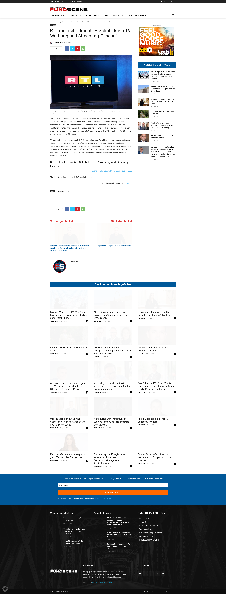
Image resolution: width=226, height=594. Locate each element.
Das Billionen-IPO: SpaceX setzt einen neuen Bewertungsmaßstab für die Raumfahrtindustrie (156, 386)
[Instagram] (164, 1)
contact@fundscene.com (102, 582)
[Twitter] (168, 1)
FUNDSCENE (59, 43)
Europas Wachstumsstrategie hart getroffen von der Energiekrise (68, 456)
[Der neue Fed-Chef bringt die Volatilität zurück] (143, 138)
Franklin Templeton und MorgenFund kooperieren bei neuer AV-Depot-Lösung (162, 125)
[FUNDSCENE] (51, 43)
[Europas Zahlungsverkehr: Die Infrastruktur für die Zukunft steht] (143, 102)
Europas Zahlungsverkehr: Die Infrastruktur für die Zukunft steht (162, 101)
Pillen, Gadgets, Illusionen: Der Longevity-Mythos (154, 420)
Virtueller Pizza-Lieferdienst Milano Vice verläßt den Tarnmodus (74, 531)
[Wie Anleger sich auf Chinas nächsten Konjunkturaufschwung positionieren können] (69, 406)
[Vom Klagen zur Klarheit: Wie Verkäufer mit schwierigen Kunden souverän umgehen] (113, 370)
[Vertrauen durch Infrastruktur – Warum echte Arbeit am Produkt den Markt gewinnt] (113, 406)
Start (51, 22)
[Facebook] (161, 1)
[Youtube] (174, 1)
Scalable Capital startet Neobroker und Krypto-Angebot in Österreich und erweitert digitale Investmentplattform (69, 248)
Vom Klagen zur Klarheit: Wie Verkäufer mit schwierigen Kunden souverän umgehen (112, 386)
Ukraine (128, 183)
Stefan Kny (97, 321)
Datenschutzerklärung (103, 498)
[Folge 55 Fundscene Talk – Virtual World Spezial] (56, 544)
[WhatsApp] (83, 48)
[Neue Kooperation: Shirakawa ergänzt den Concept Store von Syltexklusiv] (143, 89)
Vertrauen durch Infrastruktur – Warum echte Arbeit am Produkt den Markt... (111, 421)
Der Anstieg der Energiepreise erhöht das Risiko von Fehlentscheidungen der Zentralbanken (110, 459)
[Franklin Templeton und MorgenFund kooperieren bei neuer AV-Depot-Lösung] (143, 126)
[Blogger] (140, 573)
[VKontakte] (163, 573)
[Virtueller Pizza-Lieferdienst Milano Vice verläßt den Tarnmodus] (56, 532)
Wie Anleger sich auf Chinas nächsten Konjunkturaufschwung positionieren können (67, 421)
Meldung (58, 22)
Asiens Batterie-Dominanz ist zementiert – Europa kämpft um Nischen (155, 457)
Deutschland (60, 191)
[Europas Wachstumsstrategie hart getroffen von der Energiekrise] (69, 442)
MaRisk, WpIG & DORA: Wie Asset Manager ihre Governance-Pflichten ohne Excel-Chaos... (69, 315)
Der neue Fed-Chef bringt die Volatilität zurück (153, 349)
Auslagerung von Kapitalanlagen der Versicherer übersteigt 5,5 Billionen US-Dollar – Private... (67, 386)
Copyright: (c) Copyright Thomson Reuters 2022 (112, 171)
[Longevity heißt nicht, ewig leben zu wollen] (143, 114)
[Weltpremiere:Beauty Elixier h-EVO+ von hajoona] (56, 521)
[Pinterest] (77, 48)
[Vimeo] (171, 1)
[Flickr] (151, 573)
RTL (68, 191)
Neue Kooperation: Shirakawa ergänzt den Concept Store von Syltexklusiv (163, 89)
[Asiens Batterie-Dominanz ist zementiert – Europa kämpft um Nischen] (157, 442)
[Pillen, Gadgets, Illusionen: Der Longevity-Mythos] (157, 406)
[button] (173, 15)
